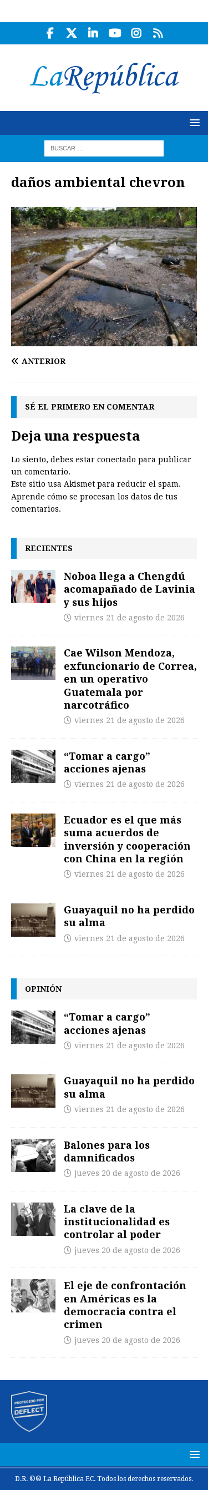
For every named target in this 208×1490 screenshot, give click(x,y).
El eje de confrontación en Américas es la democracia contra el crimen (125, 1305)
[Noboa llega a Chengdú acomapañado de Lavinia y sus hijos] (33, 586)
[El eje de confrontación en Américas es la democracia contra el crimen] (33, 1295)
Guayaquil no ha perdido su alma (129, 916)
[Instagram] (136, 33)
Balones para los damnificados (107, 1151)
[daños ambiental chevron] (104, 340)
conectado (116, 459)
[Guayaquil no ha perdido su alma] (33, 920)
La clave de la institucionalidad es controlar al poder (117, 1221)
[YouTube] (115, 33)
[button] (192, 122)
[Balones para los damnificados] (33, 1155)
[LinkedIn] (93, 33)
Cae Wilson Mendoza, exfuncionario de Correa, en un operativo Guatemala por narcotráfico (130, 678)
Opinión (43, 988)
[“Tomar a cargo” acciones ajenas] (33, 766)
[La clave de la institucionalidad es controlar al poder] (33, 1219)
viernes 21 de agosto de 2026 (129, 617)
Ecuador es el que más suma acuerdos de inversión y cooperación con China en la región (127, 839)
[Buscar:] (104, 147)
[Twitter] (72, 33)
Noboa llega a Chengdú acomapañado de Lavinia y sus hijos (129, 589)
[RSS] (158, 33)
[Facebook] (50, 33)
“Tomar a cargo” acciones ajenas (107, 762)
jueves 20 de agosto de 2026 (127, 1173)
